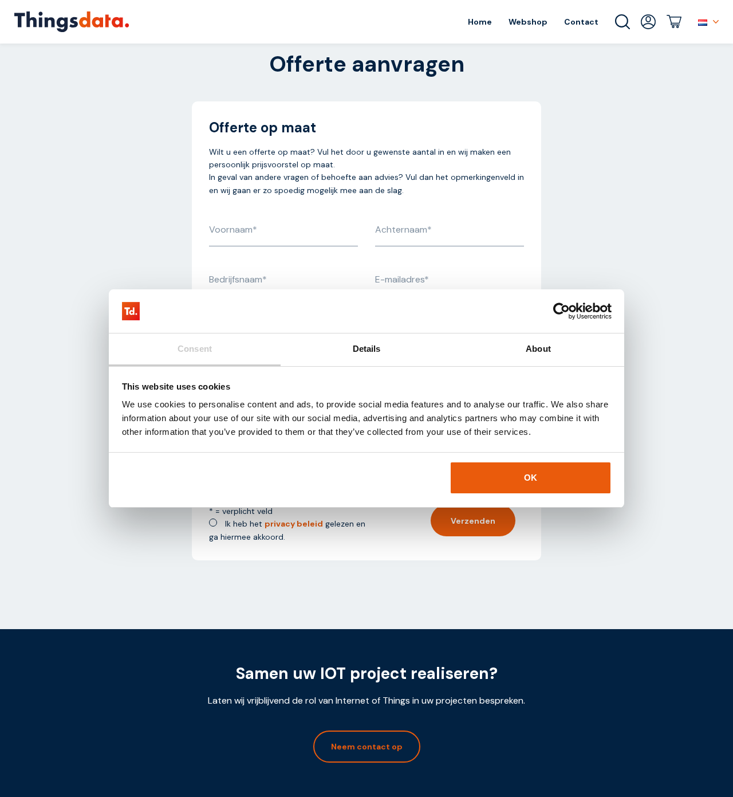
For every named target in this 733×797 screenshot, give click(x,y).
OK (530, 477)
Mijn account (648, 21)
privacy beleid (294, 524)
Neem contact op (367, 746)
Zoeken (622, 21)
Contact (581, 22)
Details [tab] (367, 349)
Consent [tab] (195, 349)
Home (480, 22)
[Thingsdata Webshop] (71, 21)
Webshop (528, 22)
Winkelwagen (674, 21)
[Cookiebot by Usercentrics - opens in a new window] (561, 311)
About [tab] (538, 349)
